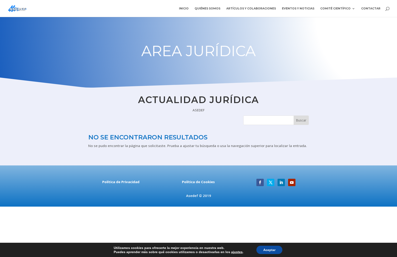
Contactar (370, 8)
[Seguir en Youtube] (291, 182)
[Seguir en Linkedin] (281, 182)
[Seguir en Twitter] (270, 182)
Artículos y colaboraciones (251, 8)
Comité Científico (335, 8)
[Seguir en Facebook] (260, 182)
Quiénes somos (207, 8)
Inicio (184, 8)
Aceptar (269, 250)
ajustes (237, 252)
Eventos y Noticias (298, 8)
